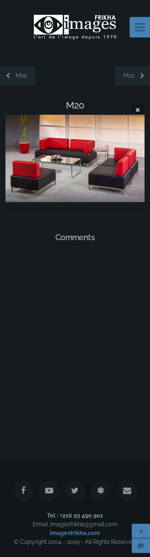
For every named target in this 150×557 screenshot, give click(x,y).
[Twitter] (75, 491)
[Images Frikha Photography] (101, 491)
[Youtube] (49, 491)
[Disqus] (75, 342)
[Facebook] (23, 491)
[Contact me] (127, 491)
